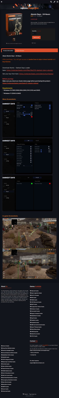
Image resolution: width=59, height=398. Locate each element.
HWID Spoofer (34, 331)
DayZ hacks (34, 318)
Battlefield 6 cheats (36, 315)
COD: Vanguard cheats (8, 359)
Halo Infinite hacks (7, 366)
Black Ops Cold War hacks (8, 361)
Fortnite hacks (5, 364)
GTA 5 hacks (34, 336)
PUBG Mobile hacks (7, 370)
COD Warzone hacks (36, 302)
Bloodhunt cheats (6, 384)
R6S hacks (33, 297)
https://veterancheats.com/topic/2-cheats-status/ (20, 83)
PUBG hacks (34, 299)
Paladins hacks (35, 320)
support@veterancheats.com (37, 362)
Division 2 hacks (35, 309)
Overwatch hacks (35, 311)
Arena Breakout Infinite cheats (9, 352)
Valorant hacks (35, 290)
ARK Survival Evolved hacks (38, 324)
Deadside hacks (35, 322)
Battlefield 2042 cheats (8, 355)
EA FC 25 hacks (35, 295)
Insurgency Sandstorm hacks (9, 379)
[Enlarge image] (27, 119)
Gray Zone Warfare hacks (8, 348)
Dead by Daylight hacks (8, 350)
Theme (26, 394)
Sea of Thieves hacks (36, 327)
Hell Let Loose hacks (7, 375)
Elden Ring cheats (35, 329)
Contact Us (33, 394)
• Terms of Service (34, 352)
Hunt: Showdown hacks (8, 373)
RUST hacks (34, 304)
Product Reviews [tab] (20, 50)
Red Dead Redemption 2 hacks (9, 377)
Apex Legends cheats (36, 293)
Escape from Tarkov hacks (37, 306)
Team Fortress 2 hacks (7, 368)
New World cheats (6, 382)
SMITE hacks (5, 386)
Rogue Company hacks (37, 313)
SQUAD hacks (5, 357)
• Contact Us (33, 354)
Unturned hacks (6, 391)
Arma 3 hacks (5, 345)
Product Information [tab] (8, 50)
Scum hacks (5, 389)
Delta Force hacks (35, 333)
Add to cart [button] (36, 37)
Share (34, 43)
